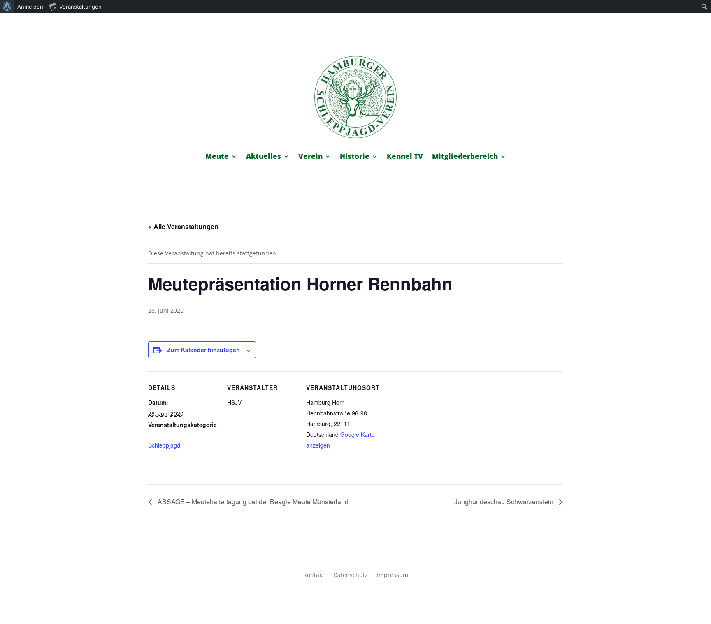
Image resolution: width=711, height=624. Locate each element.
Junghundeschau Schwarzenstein (504, 501)
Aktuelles (263, 157)
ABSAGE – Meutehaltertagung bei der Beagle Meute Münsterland (252, 501)
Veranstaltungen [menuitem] (80, 6)
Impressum (392, 575)
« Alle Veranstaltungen (183, 226)
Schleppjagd (164, 445)
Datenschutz (350, 575)
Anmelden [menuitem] (30, 6)
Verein (310, 157)
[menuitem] (7, 6)
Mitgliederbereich (465, 157)
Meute (217, 157)
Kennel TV (405, 157)
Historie (354, 157)
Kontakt (313, 575)
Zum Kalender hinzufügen (203, 350)
